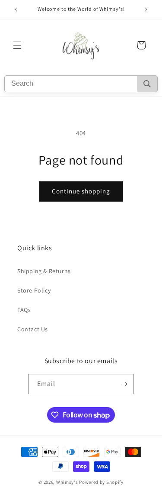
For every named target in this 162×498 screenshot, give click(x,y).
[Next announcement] (146, 9)
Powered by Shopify (101, 482)
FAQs (24, 310)
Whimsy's (67, 482)
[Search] (147, 84)
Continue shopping (81, 191)
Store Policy (34, 290)
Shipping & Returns (44, 271)
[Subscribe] (123, 384)
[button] (17, 45)
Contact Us (32, 329)
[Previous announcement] (15, 9)
